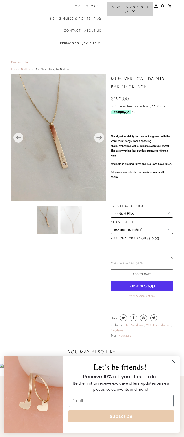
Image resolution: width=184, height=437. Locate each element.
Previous (16, 62)
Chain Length (122, 222)
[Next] (99, 138)
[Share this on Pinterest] (143, 317)
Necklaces (26, 69)
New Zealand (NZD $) (130, 8)
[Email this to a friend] (153, 317)
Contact (72, 30)
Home (77, 6)
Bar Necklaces (135, 325)
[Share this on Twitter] (123, 317)
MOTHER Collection (158, 325)
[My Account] (156, 6)
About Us (92, 30)
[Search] (163, 6)
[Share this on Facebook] (133, 317)
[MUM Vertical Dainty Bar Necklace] (58, 137)
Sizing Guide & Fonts (70, 18)
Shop (91, 6)
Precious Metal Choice (128, 206)
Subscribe (121, 416)
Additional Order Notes (135, 238)
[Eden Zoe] (19, 24)
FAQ (97, 18)
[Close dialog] (174, 362)
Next (26, 62)
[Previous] (18, 138)
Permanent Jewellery (80, 42)
